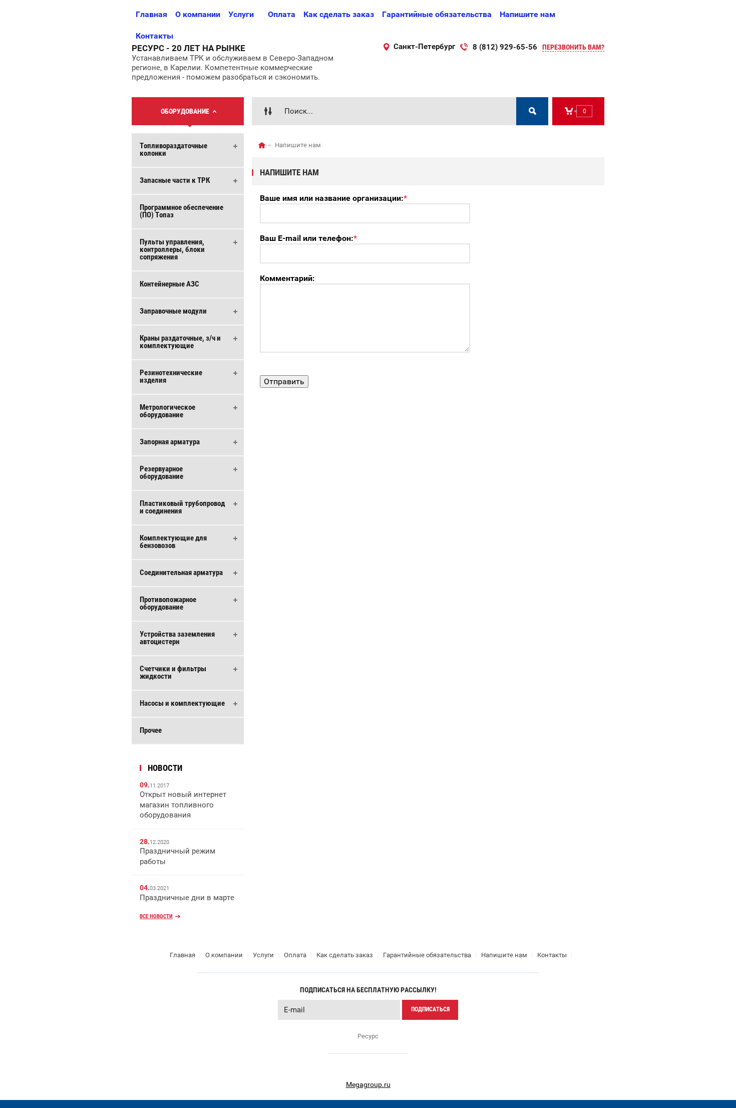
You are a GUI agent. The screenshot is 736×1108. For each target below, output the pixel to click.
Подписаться (430, 1009)
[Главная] (262, 145)
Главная (151, 14)
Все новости (156, 916)
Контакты (154, 36)
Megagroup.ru (368, 1084)
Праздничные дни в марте (187, 897)
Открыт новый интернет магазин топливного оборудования (183, 804)
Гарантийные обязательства (437, 14)
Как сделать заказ (338, 14)
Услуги (241, 14)
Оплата (281, 14)
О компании (197, 14)
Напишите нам (527, 14)
